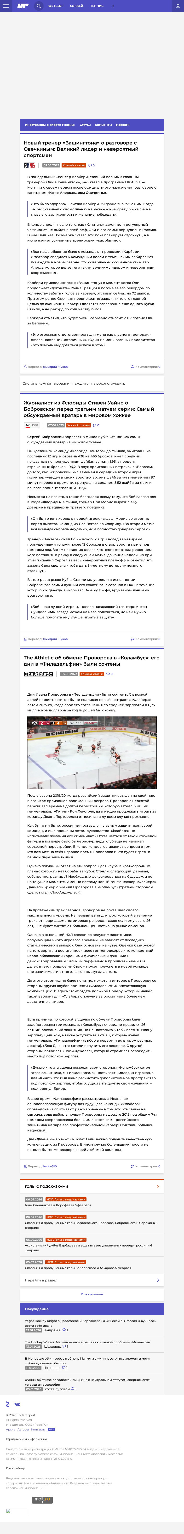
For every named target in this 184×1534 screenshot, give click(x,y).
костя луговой (58, 1389)
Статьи (85, 125)
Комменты (103, 125)
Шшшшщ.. (53, 1346)
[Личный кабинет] (178, 6)
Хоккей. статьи (74, 165)
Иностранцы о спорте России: (50, 125)
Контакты (38, 1429)
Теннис (97, 6)
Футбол (55, 6)
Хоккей (76, 6)
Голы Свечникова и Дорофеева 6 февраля (58, 1205)
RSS (51, 1429)
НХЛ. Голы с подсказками (66, 1199)
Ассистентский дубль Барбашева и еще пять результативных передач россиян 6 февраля (88, 1248)
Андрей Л (53, 1330)
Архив (10, 1429)
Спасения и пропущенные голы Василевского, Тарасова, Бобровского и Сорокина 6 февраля (91, 1225)
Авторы (23, 1429)
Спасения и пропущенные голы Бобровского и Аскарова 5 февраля (78, 1268)
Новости (123, 125)
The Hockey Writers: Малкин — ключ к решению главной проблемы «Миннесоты (87, 1342)
